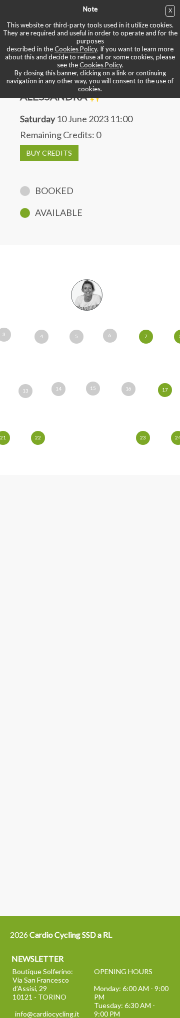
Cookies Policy (75, 49)
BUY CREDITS (49, 153)
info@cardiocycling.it (47, 1014)
